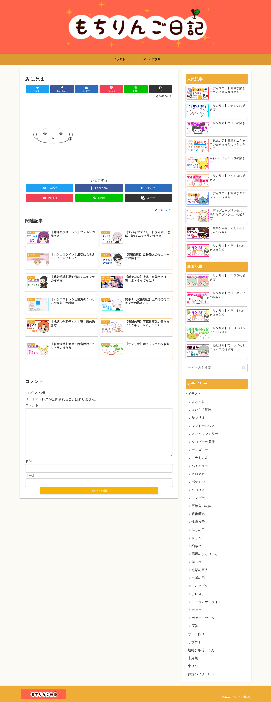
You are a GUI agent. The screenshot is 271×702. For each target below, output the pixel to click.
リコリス (198, 490)
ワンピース (200, 498)
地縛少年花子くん (201, 650)
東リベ (196, 538)
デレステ (198, 594)
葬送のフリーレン (201, 674)
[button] (244, 368)
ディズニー (200, 450)
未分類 (193, 658)
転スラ (196, 562)
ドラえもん (200, 458)
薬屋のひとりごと (205, 554)
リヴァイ (194, 642)
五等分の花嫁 (201, 506)
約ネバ (196, 546)
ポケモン (198, 482)
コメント (32, 405)
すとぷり (198, 402)
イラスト (194, 394)
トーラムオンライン (206, 602)
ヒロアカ (198, 474)
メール (30, 475)
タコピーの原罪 (203, 442)
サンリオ (198, 418)
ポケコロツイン (203, 618)
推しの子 (198, 530)
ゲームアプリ (198, 586)
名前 (28, 461)
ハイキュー (200, 466)
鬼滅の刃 (198, 578)
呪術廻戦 (198, 514)
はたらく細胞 (201, 410)
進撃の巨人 (200, 570)
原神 (195, 626)
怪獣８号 (198, 522)
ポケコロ (198, 610)
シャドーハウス (203, 426)
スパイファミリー (205, 434)
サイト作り (196, 634)
